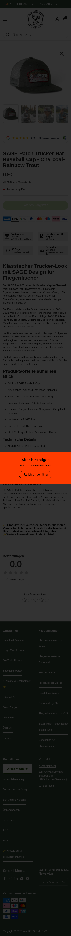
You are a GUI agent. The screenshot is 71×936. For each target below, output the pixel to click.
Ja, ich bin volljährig (35, 474)
